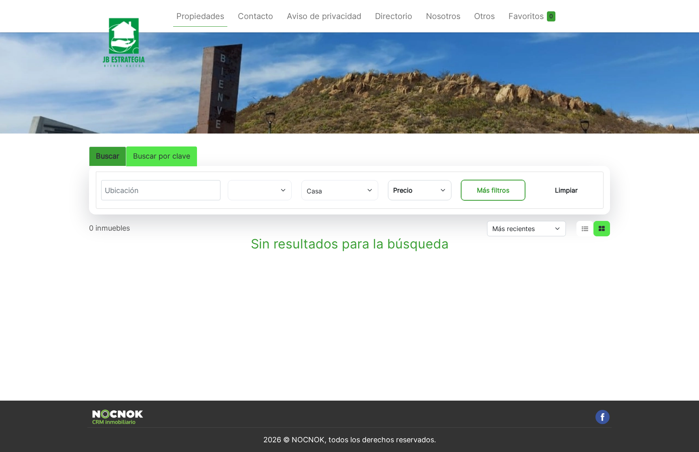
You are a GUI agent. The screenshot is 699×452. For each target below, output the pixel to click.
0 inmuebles (109, 228)
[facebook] (602, 417)
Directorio (393, 16)
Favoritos (526, 16)
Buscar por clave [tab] (161, 156)
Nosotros (443, 16)
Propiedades (200, 16)
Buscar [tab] (107, 156)
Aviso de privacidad (324, 16)
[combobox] (135, 191)
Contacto (255, 16)
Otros (484, 16)
